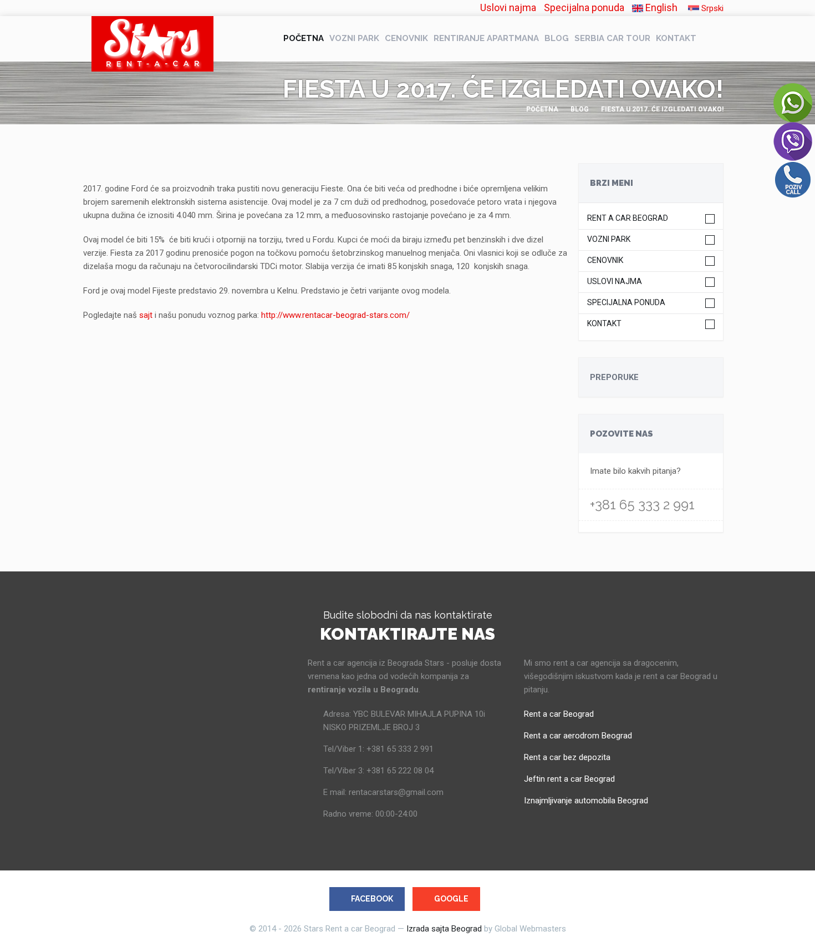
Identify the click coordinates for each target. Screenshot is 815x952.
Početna (303, 38)
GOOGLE (451, 898)
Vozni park (354, 38)
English (660, 7)
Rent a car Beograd (627, 218)
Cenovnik (406, 38)
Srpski (711, 8)
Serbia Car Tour (612, 38)
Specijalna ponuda (584, 7)
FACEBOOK (372, 898)
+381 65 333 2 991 (642, 505)
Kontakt (676, 38)
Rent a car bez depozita (567, 757)
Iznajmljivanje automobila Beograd (586, 801)
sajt (144, 315)
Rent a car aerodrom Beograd (578, 736)
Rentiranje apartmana (486, 38)
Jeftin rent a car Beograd (569, 779)
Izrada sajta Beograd (444, 929)
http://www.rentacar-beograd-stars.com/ (335, 315)
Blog (556, 38)
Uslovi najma (508, 7)
